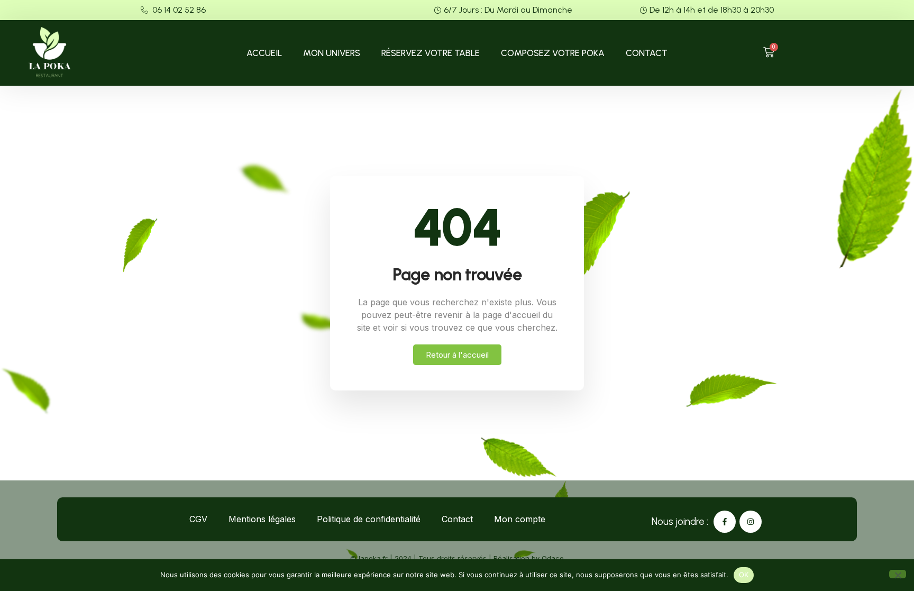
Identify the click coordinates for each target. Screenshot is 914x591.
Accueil (264, 53)
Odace (553, 558)
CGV (198, 519)
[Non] (897, 574)
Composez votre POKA (553, 53)
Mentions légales (262, 519)
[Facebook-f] (725, 522)
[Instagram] (750, 522)
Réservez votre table (430, 53)
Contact (647, 53)
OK (744, 574)
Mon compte (519, 519)
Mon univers (331, 53)
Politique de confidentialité (369, 519)
